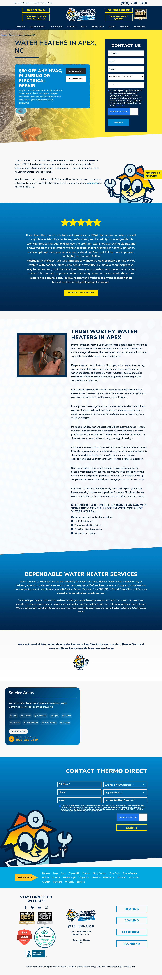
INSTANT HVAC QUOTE (119, 17)
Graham (56, 877)
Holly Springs (99, 873)
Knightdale (84, 877)
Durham (86, 873)
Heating (20, 27)
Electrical (56, 27)
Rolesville (134, 877)
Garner (45, 877)
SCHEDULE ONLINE (119, 10)
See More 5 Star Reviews (81, 292)
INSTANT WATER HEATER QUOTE (36, 17)
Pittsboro (121, 877)
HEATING (132, 909)
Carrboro (57, 881)
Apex (55, 873)
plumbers (92, 183)
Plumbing (71, 27)
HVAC (83, 27)
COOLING (132, 920)
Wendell (69, 881)
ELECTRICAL (131, 932)
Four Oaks (115, 873)
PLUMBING (132, 944)
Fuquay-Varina (130, 873)
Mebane (96, 877)
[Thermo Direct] (81, 14)
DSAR (133, 967)
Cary (63, 873)
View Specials (75, 79)
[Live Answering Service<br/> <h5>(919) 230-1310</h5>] (11, 739)
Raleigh (46, 873)
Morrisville (108, 877)
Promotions (97, 27)
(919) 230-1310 (133, 3)
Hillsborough (69, 877)
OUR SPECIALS (36, 10)
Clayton (46, 881)
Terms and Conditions (105, 967)
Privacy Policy (120, 105)
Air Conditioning (37, 27)
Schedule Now (76, 71)
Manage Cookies (122, 967)
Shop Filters (139, 27)
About (111, 27)
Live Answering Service (27, 739)
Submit (118, 122)
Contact (124, 27)
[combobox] (126, 77)
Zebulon (81, 881)
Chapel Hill (74, 873)
